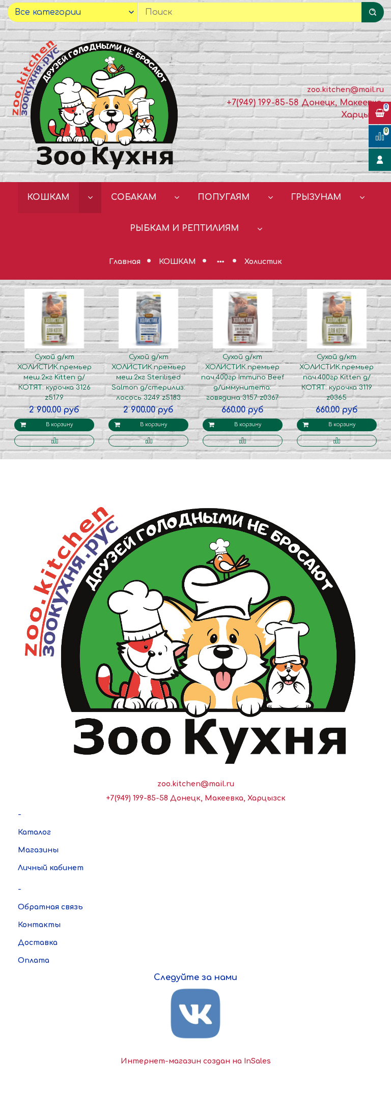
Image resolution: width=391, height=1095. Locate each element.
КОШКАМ (48, 197)
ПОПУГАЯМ (223, 197)
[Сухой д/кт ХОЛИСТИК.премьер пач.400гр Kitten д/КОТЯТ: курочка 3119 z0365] (337, 318)
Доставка (38, 942)
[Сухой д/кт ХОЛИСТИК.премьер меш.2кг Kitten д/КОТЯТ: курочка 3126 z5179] (54, 318)
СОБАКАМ (133, 197)
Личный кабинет (50, 868)
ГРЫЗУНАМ (316, 197)
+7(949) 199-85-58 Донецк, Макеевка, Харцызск (196, 798)
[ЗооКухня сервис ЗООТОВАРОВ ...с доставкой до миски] (97, 103)
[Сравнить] (54, 441)
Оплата (33, 960)
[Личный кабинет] (380, 160)
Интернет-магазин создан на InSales (196, 1061)
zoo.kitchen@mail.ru (345, 90)
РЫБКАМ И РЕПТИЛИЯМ (184, 228)
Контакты (39, 925)
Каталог (34, 832)
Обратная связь (50, 907)
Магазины (38, 850)
